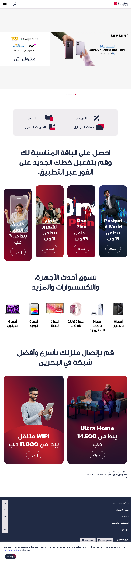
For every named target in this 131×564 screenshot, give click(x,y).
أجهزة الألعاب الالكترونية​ (97, 326)
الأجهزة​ (32, 118)
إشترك (113, 249)
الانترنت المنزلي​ (35, 127)
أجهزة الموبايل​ (118, 323)
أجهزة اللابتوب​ (12, 323)
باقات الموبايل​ (84, 127)
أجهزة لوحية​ (34, 323)
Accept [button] (10, 556)
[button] (75, 94)
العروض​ (81, 118)
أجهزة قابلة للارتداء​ (76, 323)
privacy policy (11, 550)
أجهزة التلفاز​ (55, 323)
